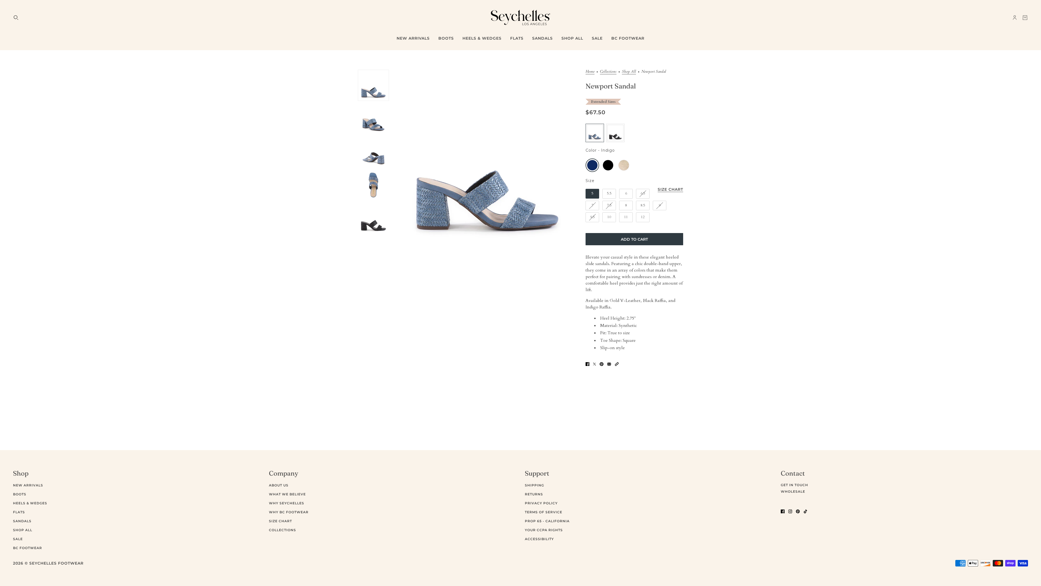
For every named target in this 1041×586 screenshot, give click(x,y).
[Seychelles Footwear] (520, 17)
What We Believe (287, 494)
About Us (278, 485)
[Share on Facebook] (587, 363)
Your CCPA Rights (544, 530)
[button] (617, 363)
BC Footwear (27, 548)
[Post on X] (594, 363)
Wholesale (793, 491)
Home (590, 72)
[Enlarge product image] (487, 159)
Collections (608, 72)
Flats (19, 512)
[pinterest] (798, 511)
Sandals (22, 521)
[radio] (595, 133)
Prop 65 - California (547, 521)
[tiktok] (805, 511)
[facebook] (783, 511)
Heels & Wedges (30, 503)
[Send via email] (609, 363)
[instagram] (790, 511)
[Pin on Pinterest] (601, 363)
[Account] (1015, 18)
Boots (19, 494)
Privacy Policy (541, 503)
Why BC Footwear (289, 512)
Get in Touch (794, 485)
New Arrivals (28, 485)
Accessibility (539, 539)
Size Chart (280, 521)
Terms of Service (543, 512)
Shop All (629, 72)
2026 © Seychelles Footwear (48, 563)
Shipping (534, 485)
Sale (18, 539)
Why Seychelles (286, 503)
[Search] (16, 18)
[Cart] (1025, 18)
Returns (534, 494)
